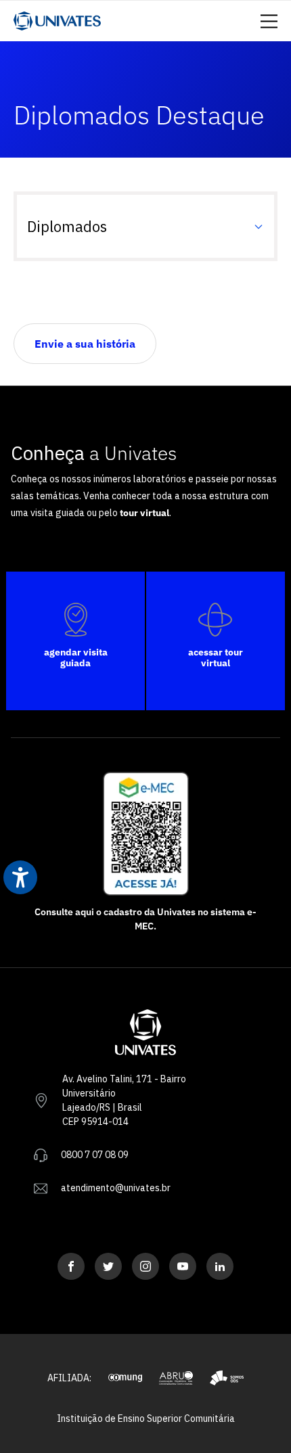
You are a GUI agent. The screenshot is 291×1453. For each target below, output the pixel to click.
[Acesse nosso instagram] (145, 1266)
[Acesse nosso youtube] (182, 1266)
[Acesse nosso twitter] (108, 1266)
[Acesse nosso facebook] (71, 1266)
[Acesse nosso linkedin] (219, 1266)
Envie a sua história (85, 343)
